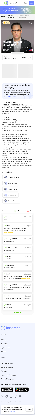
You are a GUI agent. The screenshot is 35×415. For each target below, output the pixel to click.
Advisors (4, 340)
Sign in (26, 3)
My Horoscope (6, 348)
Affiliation (21, 402)
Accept (29, 409)
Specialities (4, 344)
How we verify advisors (8, 375)
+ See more (17, 312)
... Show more (12, 97)
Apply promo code (7, 363)
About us (4, 371)
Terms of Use (14, 402)
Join (31, 3)
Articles (3, 352)
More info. (12, 411)
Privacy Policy (5, 402)
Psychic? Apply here (7, 379)
